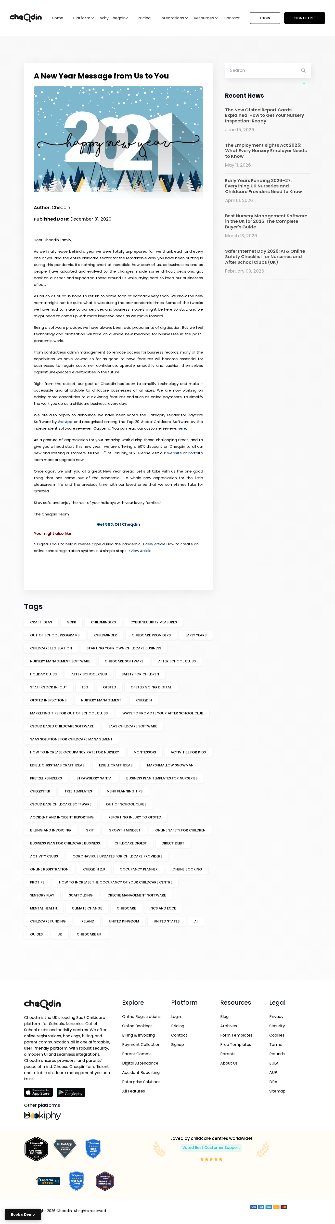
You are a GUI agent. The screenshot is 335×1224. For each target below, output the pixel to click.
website (174, 453)
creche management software (136, 895)
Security (277, 1026)
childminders (103, 622)
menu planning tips (124, 791)
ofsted (109, 687)
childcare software (124, 661)
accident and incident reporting (62, 817)
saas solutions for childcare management (71, 739)
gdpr (71, 622)
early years (195, 635)
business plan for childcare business (65, 843)
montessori (145, 752)
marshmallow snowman (170, 765)
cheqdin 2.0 (94, 869)
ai (196, 921)
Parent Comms (137, 1054)
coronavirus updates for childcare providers (117, 856)
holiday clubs (43, 674)
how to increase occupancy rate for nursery (74, 752)
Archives (228, 1026)
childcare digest (131, 843)
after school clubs (177, 661)
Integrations (172, 18)
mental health (43, 908)
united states (167, 921)
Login (265, 18)
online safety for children (180, 830)
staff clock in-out (48, 687)
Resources (204, 18)
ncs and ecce (163, 908)
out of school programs (54, 635)
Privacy (276, 1016)
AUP (273, 1072)
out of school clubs (126, 804)
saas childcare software (132, 726)
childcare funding (48, 921)
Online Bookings (137, 1026)
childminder (105, 635)
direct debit (173, 843)
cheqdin (144, 700)
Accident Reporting (141, 1072)
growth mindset (125, 830)
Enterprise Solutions (141, 1082)
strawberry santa (94, 778)
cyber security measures (153, 622)
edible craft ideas (115, 765)
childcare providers (151, 635)
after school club (89, 674)
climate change (87, 908)
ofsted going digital (151, 687)
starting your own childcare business (124, 648)
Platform (81, 18)
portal (193, 453)
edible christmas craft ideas (57, 765)
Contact (232, 18)
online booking (187, 869)
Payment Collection (141, 1044)
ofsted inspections (48, 700)
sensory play (42, 895)
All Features (133, 1091)
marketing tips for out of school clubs (69, 713)
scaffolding (81, 895)
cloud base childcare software (60, 804)
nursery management (101, 700)
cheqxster (40, 791)
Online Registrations (141, 1016)
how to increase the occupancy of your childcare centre (115, 882)
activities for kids (188, 752)
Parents (227, 1054)
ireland (87, 921)
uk (59, 934)
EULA (274, 1063)
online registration (49, 869)
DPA (273, 1082)
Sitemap (277, 1091)
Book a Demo (23, 1214)
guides (36, 934)
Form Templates (236, 1035)
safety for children (140, 674)
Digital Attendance (140, 1063)
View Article (155, 544)
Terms (275, 1044)
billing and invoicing (50, 830)
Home (57, 18)
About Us (229, 1063)
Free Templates (235, 1044)
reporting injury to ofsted (134, 817)
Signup (177, 1044)
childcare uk (89, 934)
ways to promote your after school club (162, 713)
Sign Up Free (304, 18)
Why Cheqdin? (114, 18)
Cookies (276, 1035)
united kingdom (124, 921)
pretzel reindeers (46, 778)
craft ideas (41, 622)
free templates (78, 791)
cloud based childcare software (62, 726)
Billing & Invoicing (138, 1035)
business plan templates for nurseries (161, 778)
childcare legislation (51, 648)
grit (90, 830)
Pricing (144, 18)
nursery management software (60, 661)
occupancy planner (139, 869)
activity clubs (44, 856)
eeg (85, 687)
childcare (126, 908)
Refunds (277, 1054)
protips (37, 882)
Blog (224, 1016)
